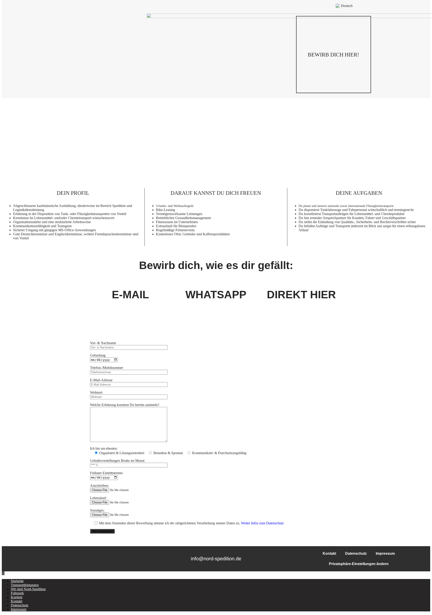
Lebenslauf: (98, 498)
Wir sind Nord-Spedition (28, 589)
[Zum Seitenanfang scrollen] (3, 573)
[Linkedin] (68, 54)
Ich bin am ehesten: (103, 448)
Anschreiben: (99, 485)
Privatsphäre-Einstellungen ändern (359, 564)
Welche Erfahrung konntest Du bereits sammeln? (124, 405)
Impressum (385, 553)
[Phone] (98, 54)
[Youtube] (78, 54)
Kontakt (329, 553)
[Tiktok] (88, 54)
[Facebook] (47, 54)
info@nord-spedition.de (216, 558)
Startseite (17, 581)
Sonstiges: (97, 510)
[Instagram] (58, 54)
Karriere (16, 597)
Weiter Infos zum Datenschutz (262, 523)
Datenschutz (356, 553)
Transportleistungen (25, 585)
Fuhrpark (17, 593)
